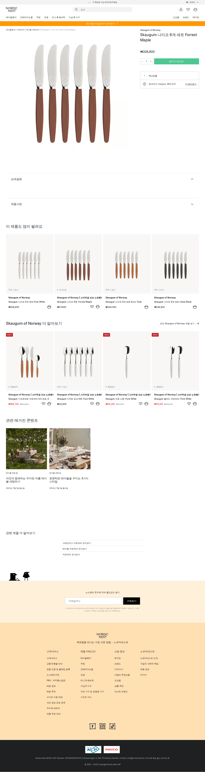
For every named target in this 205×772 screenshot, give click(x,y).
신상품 (176, 17)
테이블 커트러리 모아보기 (75, 548)
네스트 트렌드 (121, 691)
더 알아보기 (190, 84)
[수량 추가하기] (151, 61)
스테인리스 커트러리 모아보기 (77, 543)
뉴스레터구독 (53, 674)
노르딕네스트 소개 (149, 658)
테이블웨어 (11, 17)
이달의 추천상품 (122, 674)
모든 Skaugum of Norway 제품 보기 (177, 323)
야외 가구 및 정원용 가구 (92, 691)
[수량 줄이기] (142, 61)
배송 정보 (51, 686)
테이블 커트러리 (32, 30)
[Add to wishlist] (92, 307)
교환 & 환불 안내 (54, 663)
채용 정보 (144, 669)
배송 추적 (51, 691)
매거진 (196, 17)
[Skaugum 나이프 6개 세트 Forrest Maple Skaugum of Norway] (72, 94)
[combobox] (192, 2)
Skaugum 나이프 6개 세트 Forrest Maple (58, 30)
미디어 (143, 674)
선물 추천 (119, 686)
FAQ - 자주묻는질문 (56, 680)
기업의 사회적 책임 (149, 663)
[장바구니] (195, 9)
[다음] (129, 94)
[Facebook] (93, 726)
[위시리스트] (188, 9)
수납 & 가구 (74, 17)
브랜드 (186, 17)
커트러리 (20, 30)
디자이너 (119, 669)
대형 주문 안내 (53, 713)
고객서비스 (52, 658)
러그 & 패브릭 (58, 17)
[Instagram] (102, 726)
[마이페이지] (181, 9)
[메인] (11, 9)
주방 (38, 17)
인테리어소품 (26, 17)
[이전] (16, 94)
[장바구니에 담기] (49, 307)
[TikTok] (112, 726)
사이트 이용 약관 (55, 697)
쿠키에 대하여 (53, 708)
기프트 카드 (86, 697)
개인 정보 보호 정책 (56, 702)
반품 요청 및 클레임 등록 (58, 669)
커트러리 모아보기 (71, 554)
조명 (46, 17)
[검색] (76, 9)
